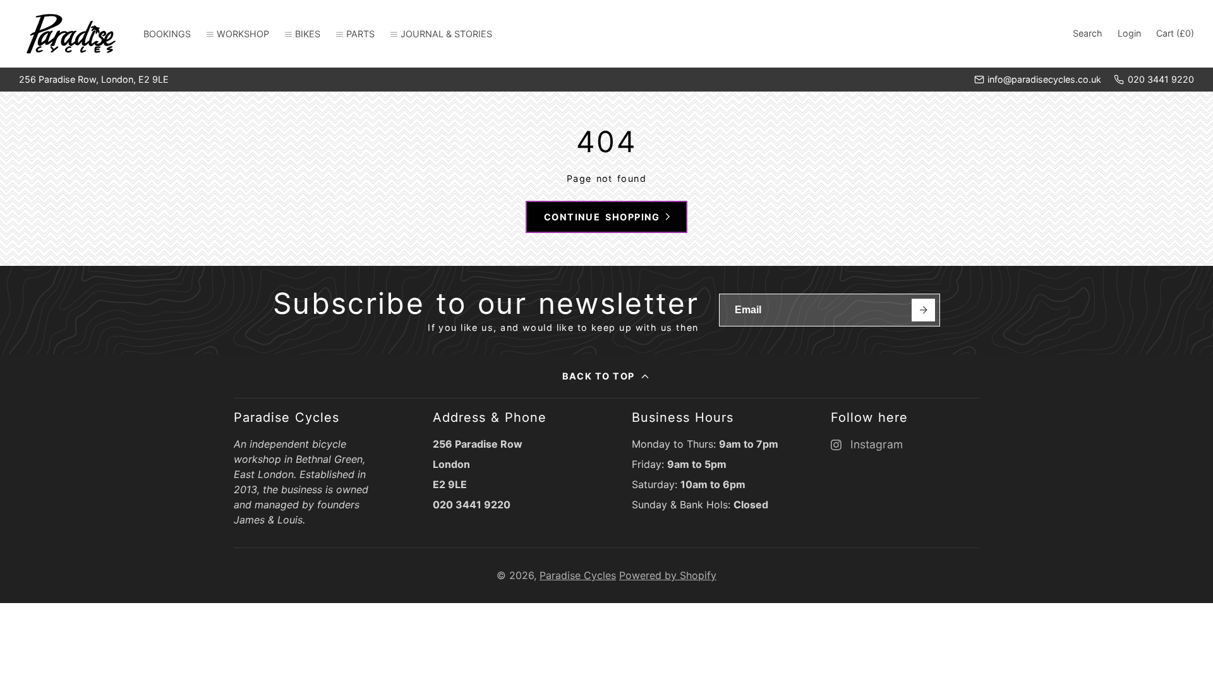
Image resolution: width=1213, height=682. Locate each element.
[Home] (71, 34)
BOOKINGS (167, 33)
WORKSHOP (243, 33)
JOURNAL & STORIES (446, 33)
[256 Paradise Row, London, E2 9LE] (94, 80)
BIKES (307, 33)
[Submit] (923, 310)
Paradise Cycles (578, 575)
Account (1129, 33)
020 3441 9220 (1161, 79)
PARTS (360, 33)
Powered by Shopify (667, 575)
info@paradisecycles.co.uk (1044, 79)
